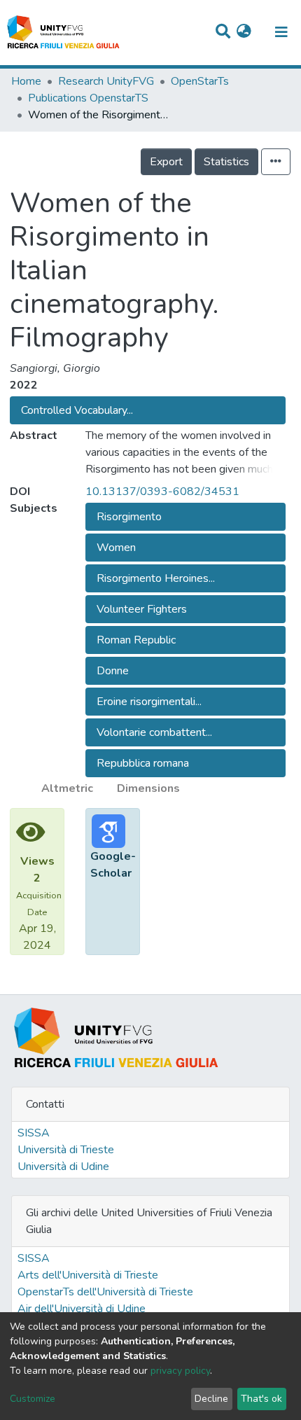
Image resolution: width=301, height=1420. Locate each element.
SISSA (34, 1133)
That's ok (261, 1398)
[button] (244, 32)
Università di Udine (63, 1166)
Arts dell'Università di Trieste (88, 1275)
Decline (211, 1398)
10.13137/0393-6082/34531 (162, 491)
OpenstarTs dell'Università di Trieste (105, 1292)
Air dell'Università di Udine (82, 1308)
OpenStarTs (200, 81)
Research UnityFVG (106, 81)
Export (166, 161)
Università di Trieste (66, 1149)
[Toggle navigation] (281, 32)
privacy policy (180, 1370)
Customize (32, 1398)
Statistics (226, 161)
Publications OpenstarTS (88, 98)
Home (26, 81)
